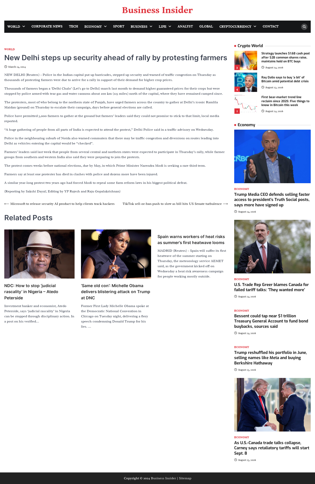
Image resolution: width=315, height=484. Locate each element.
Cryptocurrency (235, 27)
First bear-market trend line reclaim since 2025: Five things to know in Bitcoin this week (285, 101)
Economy (93, 27)
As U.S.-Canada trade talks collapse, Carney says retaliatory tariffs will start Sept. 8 (271, 448)
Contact (271, 26)
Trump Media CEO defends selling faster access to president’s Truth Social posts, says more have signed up (272, 200)
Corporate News (47, 26)
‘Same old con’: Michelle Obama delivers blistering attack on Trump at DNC (115, 291)
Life (162, 27)
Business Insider (157, 10)
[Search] (304, 27)
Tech (73, 26)
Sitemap (185, 478)
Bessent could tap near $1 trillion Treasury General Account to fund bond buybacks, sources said (271, 321)
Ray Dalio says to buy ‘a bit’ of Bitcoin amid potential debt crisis (285, 79)
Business (139, 27)
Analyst (185, 26)
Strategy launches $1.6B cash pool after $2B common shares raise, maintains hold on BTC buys (285, 57)
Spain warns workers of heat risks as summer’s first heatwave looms (191, 239)
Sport (118, 26)
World (14, 27)
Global (206, 26)
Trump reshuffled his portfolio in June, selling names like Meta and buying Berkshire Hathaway (270, 358)
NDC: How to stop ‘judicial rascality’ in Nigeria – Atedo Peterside (31, 291)
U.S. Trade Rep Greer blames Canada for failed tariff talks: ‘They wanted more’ (271, 287)
